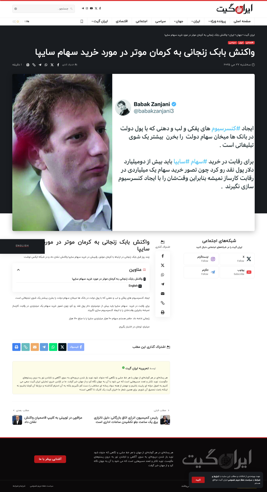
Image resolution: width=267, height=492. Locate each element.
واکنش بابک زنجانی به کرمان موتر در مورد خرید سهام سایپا (107, 279)
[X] (96, 8)
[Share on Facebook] (58, 65)
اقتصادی (249, 42)
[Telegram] (201, 272)
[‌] (81, 21)
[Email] (162, 293)
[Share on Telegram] (40, 65)
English (133, 286)
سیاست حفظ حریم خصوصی (240, 479)
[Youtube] (237, 272)
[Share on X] (52, 65)
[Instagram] (201, 259)
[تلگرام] (83, 8)
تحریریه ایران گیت (137, 368)
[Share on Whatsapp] (46, 65)
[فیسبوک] (100, 8)
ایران (241, 42)
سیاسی (232, 42)
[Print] (27, 65)
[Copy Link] (34, 65)
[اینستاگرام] (87, 8)
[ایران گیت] (234, 9)
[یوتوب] (91, 8)
